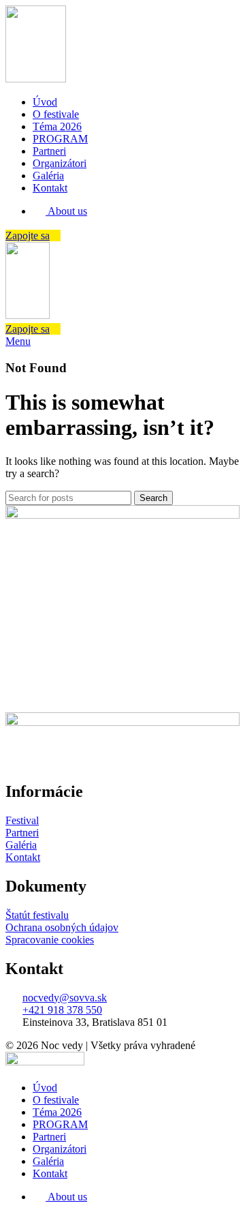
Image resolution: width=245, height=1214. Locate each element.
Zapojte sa (27, 235)
